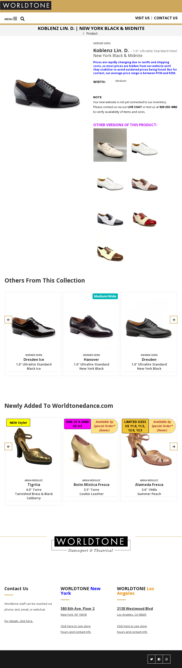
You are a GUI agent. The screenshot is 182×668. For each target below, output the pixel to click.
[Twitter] (151, 659)
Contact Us (166, 18)
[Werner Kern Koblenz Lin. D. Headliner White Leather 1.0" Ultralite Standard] (144, 145)
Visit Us (142, 18)
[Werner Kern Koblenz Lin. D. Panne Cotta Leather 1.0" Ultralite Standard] (110, 145)
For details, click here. (18, 621)
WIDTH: (99, 82)
